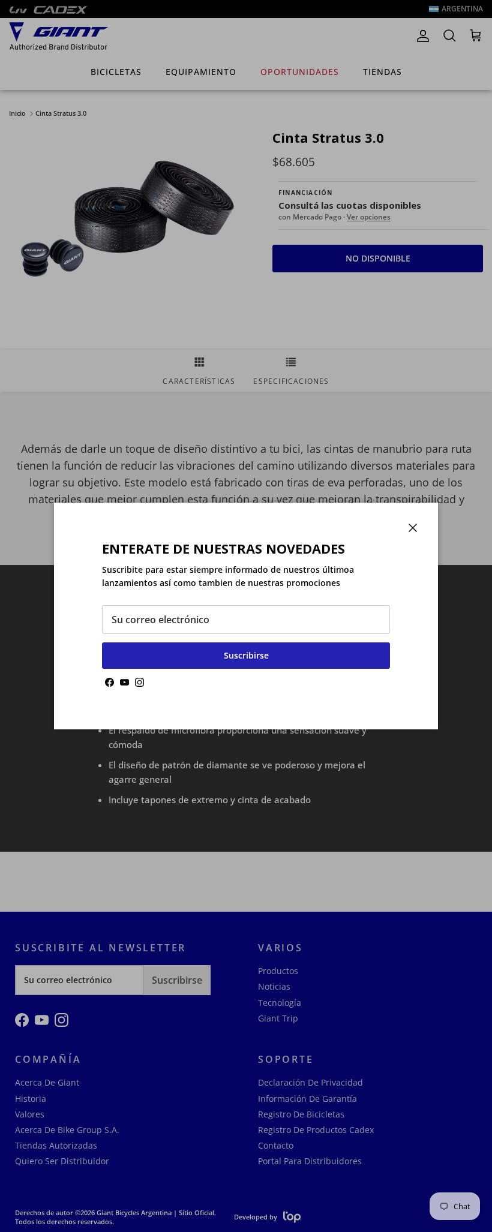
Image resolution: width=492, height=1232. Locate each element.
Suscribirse (246, 655)
